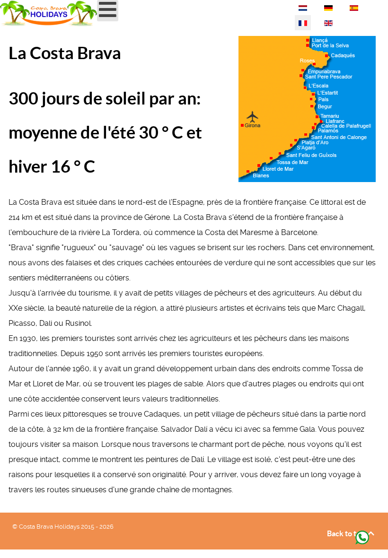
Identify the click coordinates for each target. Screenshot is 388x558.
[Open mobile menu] (107, 10)
